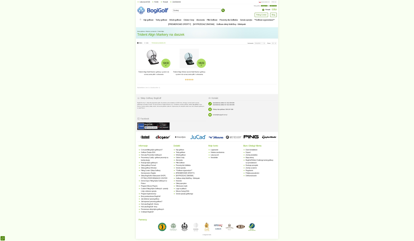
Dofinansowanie (251, 176)
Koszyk (165, 2)
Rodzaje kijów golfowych (149, 163)
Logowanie (214, 150)
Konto (156, 2)
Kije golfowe (148, 20)
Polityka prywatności (252, 173)
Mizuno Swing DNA (182, 191)
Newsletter (214, 157)
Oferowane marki (181, 186)
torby (151, 106)
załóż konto (273, 5)
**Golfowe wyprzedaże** (264, 20)
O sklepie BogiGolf (147, 212)
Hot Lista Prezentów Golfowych (151, 155)
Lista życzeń (215, 155)
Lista (147, 43)
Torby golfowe (161, 20)
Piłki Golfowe (212, 20)
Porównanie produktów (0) (158, 43)
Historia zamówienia (217, 152)
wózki (190, 104)
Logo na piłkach (181, 188)
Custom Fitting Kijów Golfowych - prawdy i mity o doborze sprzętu (154, 190)
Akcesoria (200, 20)
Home (140, 19)
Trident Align (161, 31)
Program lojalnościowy (148, 194)
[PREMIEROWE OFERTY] (179, 24)
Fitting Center (261, 15)
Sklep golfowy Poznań (148, 165)
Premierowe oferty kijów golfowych (152, 209)
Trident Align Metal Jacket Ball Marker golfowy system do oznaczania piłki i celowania (189, 73)
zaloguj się (264, 5)
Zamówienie (176, 2)
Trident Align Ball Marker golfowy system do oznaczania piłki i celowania (153, 73)
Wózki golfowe (175, 20)
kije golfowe (196, 104)
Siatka (140, 43)
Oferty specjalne (181, 183)
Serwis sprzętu (246, 20)
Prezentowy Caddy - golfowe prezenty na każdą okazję (154, 159)
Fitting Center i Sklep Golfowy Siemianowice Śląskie (150, 172)
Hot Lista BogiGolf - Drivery (150, 204)
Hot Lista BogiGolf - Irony (149, 207)
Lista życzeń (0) (145, 2)
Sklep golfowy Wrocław (149, 168)
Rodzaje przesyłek (252, 165)
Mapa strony (250, 157)
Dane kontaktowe (251, 150)
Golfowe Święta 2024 (148, 152)
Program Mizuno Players (149, 186)
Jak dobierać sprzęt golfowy (150, 199)
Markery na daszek (151, 31)
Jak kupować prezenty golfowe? (151, 201)
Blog (273, 15)
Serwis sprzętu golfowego (184, 194)
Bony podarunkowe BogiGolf (150, 196)
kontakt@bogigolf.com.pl (220, 115)
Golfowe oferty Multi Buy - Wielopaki (231, 24)
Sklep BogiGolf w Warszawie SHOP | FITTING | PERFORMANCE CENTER (154, 177)
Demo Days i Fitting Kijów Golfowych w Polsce (154, 182)
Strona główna (141, 31)
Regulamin (249, 170)
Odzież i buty (188, 20)
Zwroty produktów (251, 155)
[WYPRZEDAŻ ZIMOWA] (203, 24)
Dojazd (248, 152)
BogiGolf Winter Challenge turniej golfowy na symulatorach (259, 161)
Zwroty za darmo (251, 168)
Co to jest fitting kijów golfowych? (151, 150)
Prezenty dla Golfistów (229, 20)
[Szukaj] (223, 10)
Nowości (179, 181)
